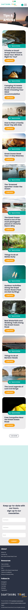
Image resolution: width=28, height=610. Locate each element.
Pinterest (3, 588)
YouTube (3, 586)
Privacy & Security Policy (7, 574)
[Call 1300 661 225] (22, 5)
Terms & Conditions (6, 572)
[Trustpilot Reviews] (15, 1)
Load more (14, 436)
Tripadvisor (4, 590)
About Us (3, 552)
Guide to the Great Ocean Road (9, 570)
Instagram (4, 582)
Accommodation (5, 566)
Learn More (9, 60)
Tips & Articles (5, 564)
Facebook (3, 584)
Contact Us (4, 554)
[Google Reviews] (13, 1)
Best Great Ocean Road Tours (9, 556)
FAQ (2, 568)
